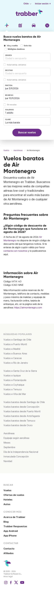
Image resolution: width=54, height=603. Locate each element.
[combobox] (27, 57)
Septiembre (9, 447)
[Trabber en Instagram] (5, 583)
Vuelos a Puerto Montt (15, 344)
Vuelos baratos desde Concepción (21, 406)
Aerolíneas (9, 433)
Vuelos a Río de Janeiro (15, 362)
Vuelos (7, 490)
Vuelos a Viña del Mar (14, 394)
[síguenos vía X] (16, 583)
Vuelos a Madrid (11, 348)
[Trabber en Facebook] (11, 583)
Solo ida (27, 46)
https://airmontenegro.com (28, 307)
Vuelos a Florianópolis (14, 380)
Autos (6, 504)
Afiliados (8, 553)
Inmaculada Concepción (16, 456)
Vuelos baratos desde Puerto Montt (21, 411)
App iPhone (10, 535)
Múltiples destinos (16, 49)
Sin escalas (12, 105)
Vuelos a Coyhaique (13, 384)
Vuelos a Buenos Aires (15, 353)
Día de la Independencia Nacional (20, 451)
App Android (10, 531)
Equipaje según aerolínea (16, 438)
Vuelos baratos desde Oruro (18, 425)
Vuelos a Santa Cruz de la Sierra (20, 370)
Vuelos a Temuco (12, 389)
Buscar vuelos (27, 132)
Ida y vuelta (12, 46)
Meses (6, 442)
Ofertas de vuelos (13, 495)
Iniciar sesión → (43, 3)
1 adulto (9, 112)
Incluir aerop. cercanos (16, 65)
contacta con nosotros (15, 250)
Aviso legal (8, 576)
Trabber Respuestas (15, 526)
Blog (5, 521)
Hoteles (7, 499)
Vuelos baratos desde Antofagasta (21, 416)
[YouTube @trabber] (21, 583)
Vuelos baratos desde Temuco (19, 420)
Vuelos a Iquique (12, 375)
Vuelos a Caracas (12, 358)
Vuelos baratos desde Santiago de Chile (24, 402)
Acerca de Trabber (14, 517)
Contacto (8, 548)
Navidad (7, 461)
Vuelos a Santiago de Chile (17, 339)
